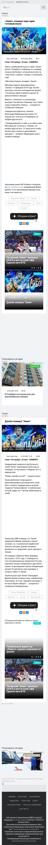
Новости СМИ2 (7, 704)
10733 (25, 642)
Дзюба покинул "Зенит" (20, 302)
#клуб (24, 208)
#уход (22, 597)
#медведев (25, 203)
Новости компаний (32, 805)
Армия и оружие (32, 755)
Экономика (34, 796)
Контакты (24, 809)
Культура (26, 801)
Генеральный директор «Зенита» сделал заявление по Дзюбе (24, 260)
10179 (25, 681)
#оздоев (11, 203)
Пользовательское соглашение (25, 829)
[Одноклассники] (24, 223)
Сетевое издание (20, 820)
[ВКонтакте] (20, 223)
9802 (24, 253)
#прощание (36, 597)
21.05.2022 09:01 (14, 681)
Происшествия (14, 805)
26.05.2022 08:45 (26, 59)
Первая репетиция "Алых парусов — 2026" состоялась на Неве (25, 395)
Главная (11, 796)
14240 (25, 298)
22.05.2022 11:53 (14, 298)
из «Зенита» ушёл (15, 187)
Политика (22, 796)
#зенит (34, 198)
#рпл (38, 203)
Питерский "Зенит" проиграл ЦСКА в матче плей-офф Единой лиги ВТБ (22, 689)
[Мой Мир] (27, 223)
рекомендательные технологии (24, 841)
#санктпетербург (18, 198)
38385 (28, 391)
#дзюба (11, 597)
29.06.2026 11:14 (14, 253)
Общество (39, 366)
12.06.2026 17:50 (16, 391)
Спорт (37, 234)
